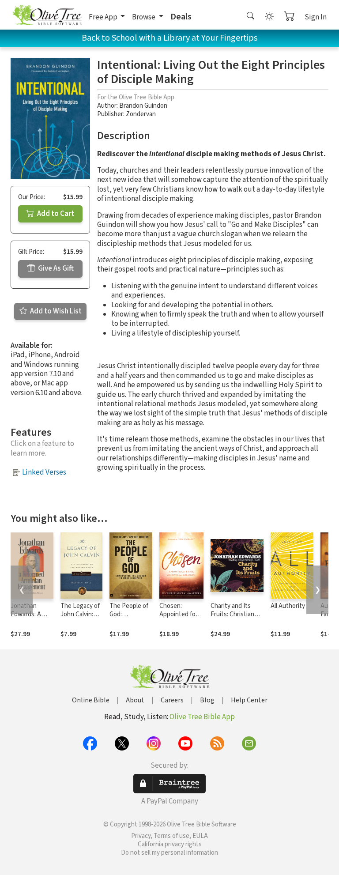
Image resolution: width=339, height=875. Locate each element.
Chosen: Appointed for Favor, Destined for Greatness (181, 618)
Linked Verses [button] (44, 472)
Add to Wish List (55, 311)
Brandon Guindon (143, 105)
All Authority (288, 606)
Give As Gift (55, 268)
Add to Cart (55, 213)
